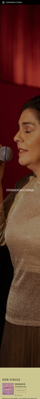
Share (19, 395)
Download (20, 390)
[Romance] (8, 389)
